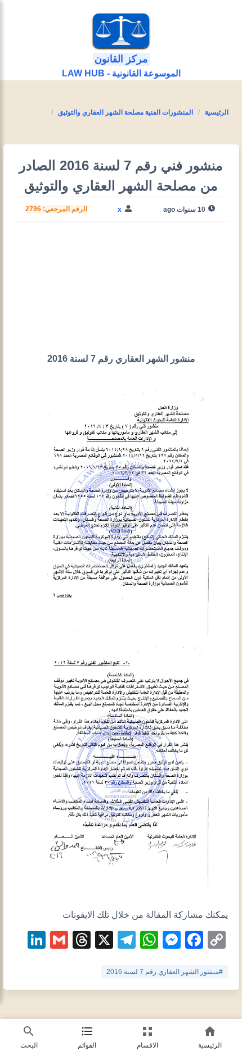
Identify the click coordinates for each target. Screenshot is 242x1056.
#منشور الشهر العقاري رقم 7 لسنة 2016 (164, 972)
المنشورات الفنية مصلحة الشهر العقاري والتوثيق (125, 112)
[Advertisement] (121, 291)
